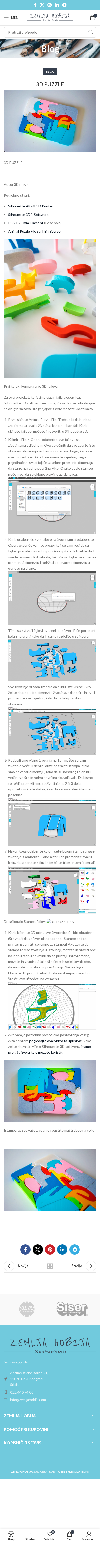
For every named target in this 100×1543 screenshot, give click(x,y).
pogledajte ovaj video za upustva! (55, 1041)
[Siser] (73, 1309)
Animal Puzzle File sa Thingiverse (34, 231)
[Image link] (50, 1345)
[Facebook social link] (35, 5)
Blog (50, 71)
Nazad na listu (50, 1266)
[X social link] (42, 5)
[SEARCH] (90, 32)
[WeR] (27, 1309)
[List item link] (50, 1378)
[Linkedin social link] (57, 5)
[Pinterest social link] (49, 5)
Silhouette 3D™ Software (28, 214)
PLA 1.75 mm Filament (25, 223)
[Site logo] (50, 17)
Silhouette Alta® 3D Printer (30, 206)
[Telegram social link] (64, 5)
